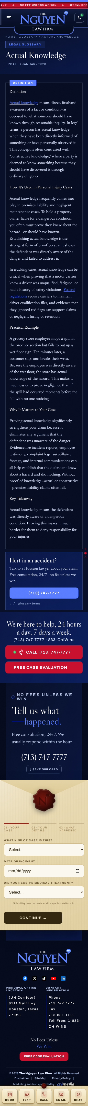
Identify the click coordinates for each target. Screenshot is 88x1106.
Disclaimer (21, 1078)
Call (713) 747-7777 (48, 652)
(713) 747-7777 (44, 593)
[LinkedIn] (63, 978)
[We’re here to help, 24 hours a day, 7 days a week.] (85, 557)
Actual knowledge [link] (24, 103)
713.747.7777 (62, 1003)
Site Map (40, 1078)
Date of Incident (19, 861)
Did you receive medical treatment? (38, 882)
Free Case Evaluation (40, 667)
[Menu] (9, 18)
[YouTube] (53, 978)
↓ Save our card (44, 769)
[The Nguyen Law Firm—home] (44, 22)
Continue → (33, 918)
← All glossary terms (25, 603)
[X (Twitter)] (34, 978)
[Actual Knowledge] (85, 549)
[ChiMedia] (65, 1084)
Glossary (28, 36)
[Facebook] (25, 978)
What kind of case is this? (28, 840)
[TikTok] (44, 978)
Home (10, 36)
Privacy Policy (61, 1078)
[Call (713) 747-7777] (79, 18)
